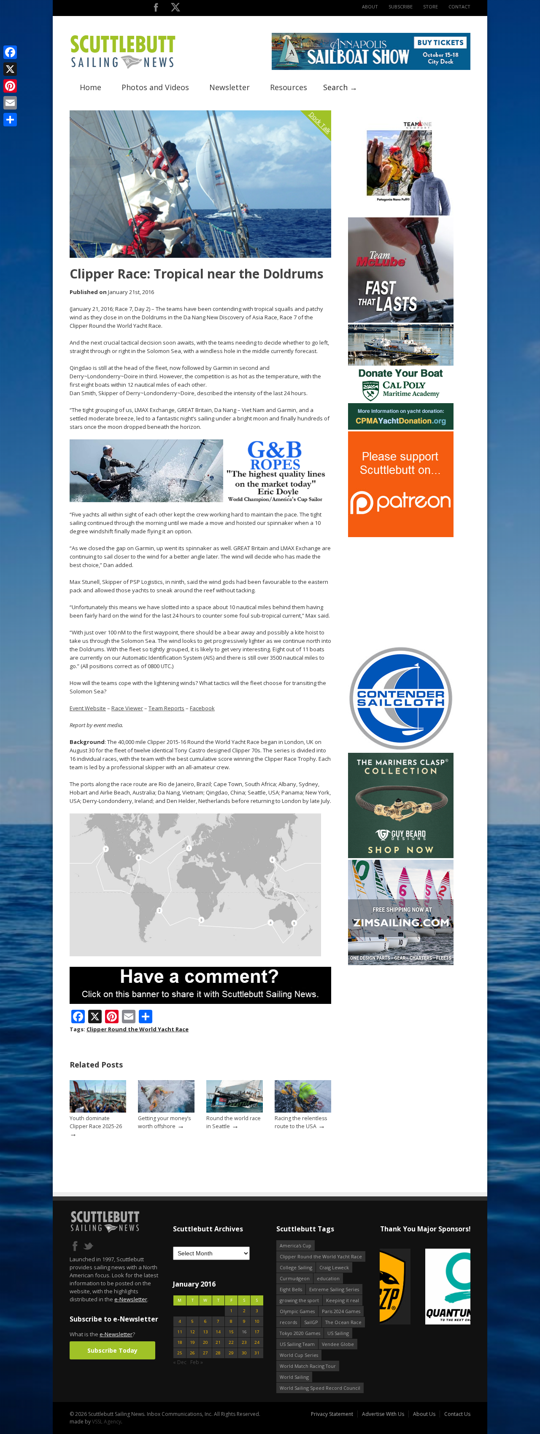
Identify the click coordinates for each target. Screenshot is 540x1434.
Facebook (202, 708)
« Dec (179, 1362)
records (288, 1322)
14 (218, 1332)
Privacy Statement (332, 1414)
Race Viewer (127, 708)
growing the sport (299, 1300)
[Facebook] (10, 52)
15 (231, 1332)
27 (205, 1353)
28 (218, 1353)
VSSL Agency (106, 1421)
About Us (424, 1414)
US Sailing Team (297, 1344)
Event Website (88, 708)
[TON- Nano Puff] (401, 213)
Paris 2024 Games (341, 1311)
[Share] (10, 119)
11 (179, 1332)
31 (256, 1353)
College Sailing (296, 1267)
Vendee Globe (338, 1344)
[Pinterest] (10, 86)
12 (192, 1332)
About (370, 6)
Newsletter (229, 87)
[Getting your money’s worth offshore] (166, 1110)
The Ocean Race (343, 1322)
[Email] (10, 102)
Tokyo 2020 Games (300, 1333)
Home (90, 87)
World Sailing (294, 1377)
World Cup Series (299, 1355)
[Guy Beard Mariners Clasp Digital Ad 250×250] (401, 856)
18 (179, 1342)
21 (218, 1342)
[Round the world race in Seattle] (234, 1110)
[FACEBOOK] (156, 9)
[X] (10, 69)
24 (256, 1342)
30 (244, 1353)
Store (430, 6)
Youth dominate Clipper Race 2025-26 (96, 1122)
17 (256, 1332)
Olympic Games (297, 1311)
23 (244, 1342)
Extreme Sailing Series (334, 1289)
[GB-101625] (200, 500)
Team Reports (166, 708)
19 (192, 1342)
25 (179, 1353)
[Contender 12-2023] (401, 749)
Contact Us (457, 1414)
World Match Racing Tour (308, 1366)
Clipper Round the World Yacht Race (137, 1029)
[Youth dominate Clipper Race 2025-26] (98, 1110)
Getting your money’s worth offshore (164, 1122)
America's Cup (295, 1245)
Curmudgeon (295, 1278)
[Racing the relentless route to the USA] (303, 1110)
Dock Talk (320, 122)
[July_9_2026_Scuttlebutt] (401, 427)
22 (231, 1342)
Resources (288, 87)
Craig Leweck (334, 1267)
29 (231, 1353)
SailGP (311, 1322)
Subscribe (401, 6)
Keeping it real (342, 1300)
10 (256, 1321)
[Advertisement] (401, 591)
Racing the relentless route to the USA (301, 1122)
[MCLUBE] (401, 320)
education (328, 1278)
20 (205, 1342)
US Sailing (338, 1333)
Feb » (196, 1362)
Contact (459, 6)
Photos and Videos (155, 87)
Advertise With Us (383, 1414)
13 (205, 1332)
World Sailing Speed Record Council (320, 1388)
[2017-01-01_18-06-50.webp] (425, 1287)
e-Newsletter (130, 1299)
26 (192, 1353)
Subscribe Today (112, 1350)
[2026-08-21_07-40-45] (371, 68)
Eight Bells (291, 1289)
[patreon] (401, 535)
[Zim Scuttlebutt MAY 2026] (401, 963)
